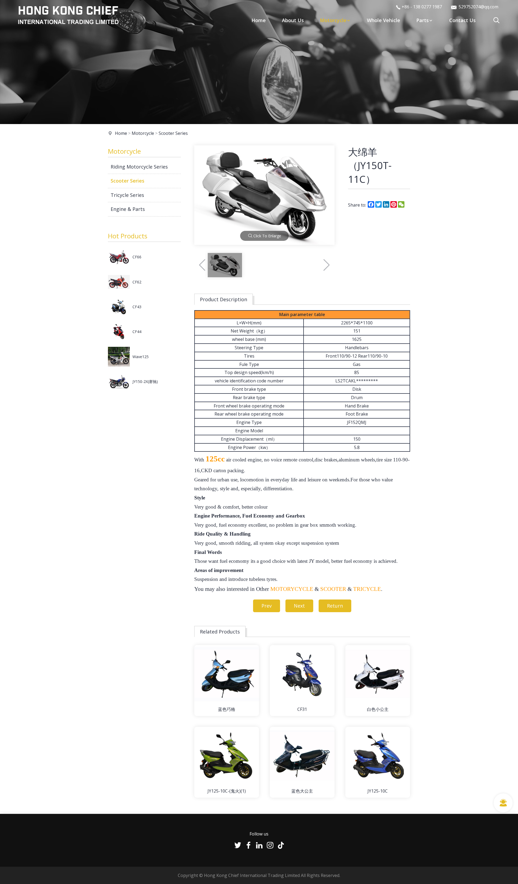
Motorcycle (333, 20)
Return (335, 605)
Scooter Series (173, 133)
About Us (293, 20)
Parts (422, 20)
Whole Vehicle (383, 20)
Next (299, 605)
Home (258, 20)
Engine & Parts (128, 209)
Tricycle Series (127, 195)
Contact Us (462, 20)
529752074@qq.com (478, 7)
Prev (266, 605)
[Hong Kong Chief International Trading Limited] (68, 28)
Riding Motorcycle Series (139, 166)
